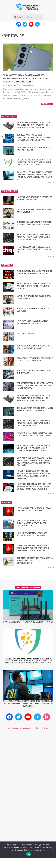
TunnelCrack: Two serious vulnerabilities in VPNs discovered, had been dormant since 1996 (34, 137)
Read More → (47, 104)
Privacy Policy (42, 728)
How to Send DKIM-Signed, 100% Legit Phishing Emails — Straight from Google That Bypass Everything (34, 486)
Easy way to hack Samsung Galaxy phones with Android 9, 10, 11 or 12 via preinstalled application (25, 78)
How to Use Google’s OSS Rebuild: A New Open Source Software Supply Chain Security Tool (33, 236)
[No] (52, 849)
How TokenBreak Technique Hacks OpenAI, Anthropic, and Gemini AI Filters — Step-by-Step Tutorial (33, 447)
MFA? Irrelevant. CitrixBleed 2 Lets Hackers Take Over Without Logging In (34, 249)
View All (51, 183)
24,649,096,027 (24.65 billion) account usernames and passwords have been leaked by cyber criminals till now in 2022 (28, 703)
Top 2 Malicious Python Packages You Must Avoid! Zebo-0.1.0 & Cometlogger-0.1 (35, 560)
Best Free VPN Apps (26, 333)
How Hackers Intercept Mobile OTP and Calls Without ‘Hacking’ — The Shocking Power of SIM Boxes (33, 124)
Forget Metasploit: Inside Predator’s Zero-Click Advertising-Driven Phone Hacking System (35, 385)
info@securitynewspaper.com (21, 728)
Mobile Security (28, 85)
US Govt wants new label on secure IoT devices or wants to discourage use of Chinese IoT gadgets (34, 162)
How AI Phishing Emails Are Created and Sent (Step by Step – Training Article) (34, 286)
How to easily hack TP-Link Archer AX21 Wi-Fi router (28, 622)
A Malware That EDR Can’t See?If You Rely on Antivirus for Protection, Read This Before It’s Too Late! (34, 548)
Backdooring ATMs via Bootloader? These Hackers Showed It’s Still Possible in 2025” (34, 523)
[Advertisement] (28, 763)
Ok (28, 854)
